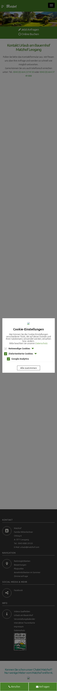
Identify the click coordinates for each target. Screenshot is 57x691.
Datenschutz (41, 343)
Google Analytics (20, 359)
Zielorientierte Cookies (21, 353)
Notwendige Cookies (19, 348)
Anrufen (15, 686)
